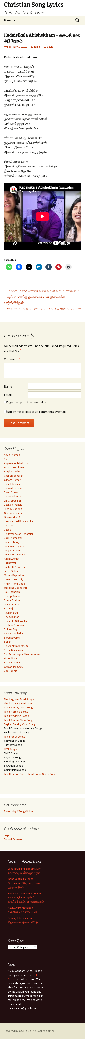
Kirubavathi (10, 563)
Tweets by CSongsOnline (19, 811)
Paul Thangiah (12, 592)
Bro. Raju (9, 608)
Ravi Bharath (11, 612)
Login (7, 835)
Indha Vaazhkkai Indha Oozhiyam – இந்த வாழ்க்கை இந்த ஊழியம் (24, 883)
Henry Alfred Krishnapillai (18, 521)
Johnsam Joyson (14, 546)
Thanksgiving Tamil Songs (19, 699)
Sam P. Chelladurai (14, 633)
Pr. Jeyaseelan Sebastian (19, 534)
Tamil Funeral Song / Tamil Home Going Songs (30, 774)
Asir (6, 459)
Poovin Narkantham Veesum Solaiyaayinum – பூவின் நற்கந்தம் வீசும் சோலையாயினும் (26, 897)
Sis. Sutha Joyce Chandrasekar (22, 654)
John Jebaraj (11, 542)
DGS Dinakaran (12, 496)
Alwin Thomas (12, 455)
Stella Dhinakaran (14, 650)
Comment (12, 359)
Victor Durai (10, 658)
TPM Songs (10, 749)
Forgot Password (14, 839)
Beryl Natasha (12, 471)
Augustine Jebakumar (17, 463)
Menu (8, 20)
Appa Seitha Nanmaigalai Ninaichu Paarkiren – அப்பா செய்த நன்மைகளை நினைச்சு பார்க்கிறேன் (42, 296)
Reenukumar (11, 617)
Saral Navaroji (12, 637)
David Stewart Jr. (14, 492)
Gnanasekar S (12, 517)
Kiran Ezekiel (11, 558)
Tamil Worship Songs (16, 711)
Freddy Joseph (13, 509)
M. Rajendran (11, 604)
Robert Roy (10, 629)
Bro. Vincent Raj (13, 662)
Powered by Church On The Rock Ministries (29, 1031)
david (50, 46)
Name (9, 386)
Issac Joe (9, 525)
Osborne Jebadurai (15, 587)
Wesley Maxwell (13, 666)
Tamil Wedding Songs (16, 716)
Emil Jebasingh (13, 500)
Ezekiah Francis (13, 504)
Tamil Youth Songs (14, 736)
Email (9, 395)
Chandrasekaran (13, 475)
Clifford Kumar (12, 480)
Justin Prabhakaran (15, 554)
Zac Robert (10, 671)
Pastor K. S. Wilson (15, 567)
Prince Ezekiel (12, 600)
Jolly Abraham (12, 550)
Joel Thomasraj (13, 538)
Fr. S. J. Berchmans (15, 467)
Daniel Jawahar (13, 484)
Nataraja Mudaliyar (15, 579)
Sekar (7, 641)
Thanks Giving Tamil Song (18, 703)
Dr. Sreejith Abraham (16, 646)
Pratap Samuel (12, 596)
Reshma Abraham (14, 625)
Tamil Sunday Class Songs (19, 707)
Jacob (7, 529)
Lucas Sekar (11, 571)
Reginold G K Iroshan (16, 621)
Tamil (37, 46)
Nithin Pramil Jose (14, 583)
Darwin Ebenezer (14, 488)
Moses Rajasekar (14, 575)
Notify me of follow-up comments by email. (36, 412)
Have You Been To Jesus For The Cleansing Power (43, 311)
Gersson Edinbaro (14, 513)
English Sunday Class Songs (20, 724)
